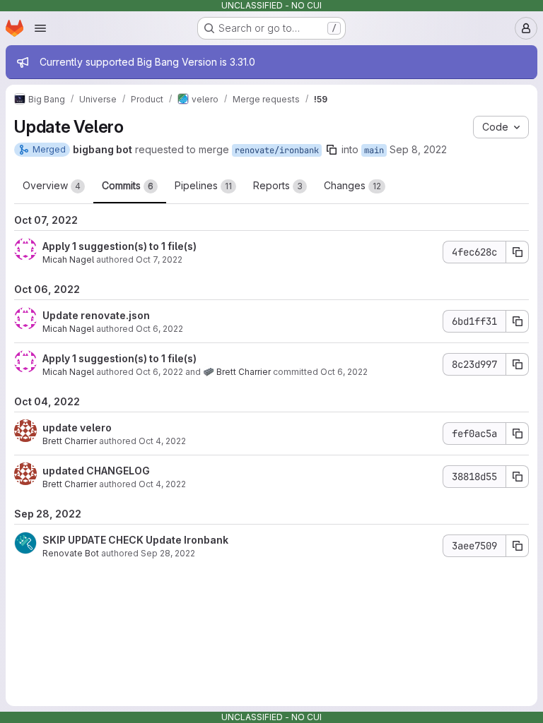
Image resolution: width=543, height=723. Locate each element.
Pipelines (203, 185)
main (374, 150)
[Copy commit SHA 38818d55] (517, 476)
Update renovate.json (96, 315)
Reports (278, 185)
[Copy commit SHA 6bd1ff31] (517, 321)
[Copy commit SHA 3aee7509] (517, 545)
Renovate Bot (70, 553)
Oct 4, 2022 (162, 441)
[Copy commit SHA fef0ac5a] (517, 433)
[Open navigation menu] (40, 28)
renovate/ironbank (277, 150)
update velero (77, 428)
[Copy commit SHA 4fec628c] (517, 252)
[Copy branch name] (331, 149)
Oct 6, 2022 (159, 328)
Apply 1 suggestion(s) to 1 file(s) (119, 246)
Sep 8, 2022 (418, 149)
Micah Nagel (68, 259)
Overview (52, 185)
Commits (127, 185)
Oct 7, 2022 (159, 259)
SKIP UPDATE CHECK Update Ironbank (135, 540)
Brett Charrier (243, 371)
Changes (352, 185)
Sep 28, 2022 (168, 553)
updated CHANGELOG (96, 471)
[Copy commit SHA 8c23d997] (517, 364)
